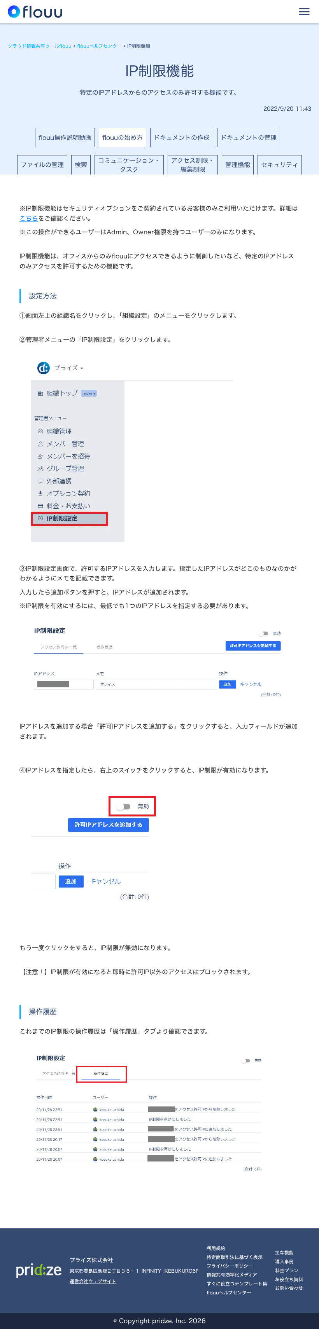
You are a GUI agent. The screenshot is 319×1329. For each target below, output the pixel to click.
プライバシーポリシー (230, 1265)
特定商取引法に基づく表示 (235, 1257)
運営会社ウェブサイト (93, 1281)
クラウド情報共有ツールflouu (40, 46)
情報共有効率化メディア (232, 1274)
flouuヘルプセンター (99, 46)
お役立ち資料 (289, 1279)
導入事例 (284, 1261)
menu (304, 12)
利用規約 (216, 1248)
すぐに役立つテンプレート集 (237, 1283)
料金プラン (286, 1270)
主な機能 (284, 1252)
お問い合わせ (289, 1287)
